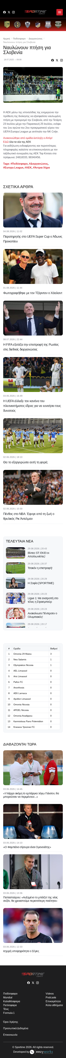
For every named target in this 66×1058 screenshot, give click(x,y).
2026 (29, 1047)
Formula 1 (9, 1013)
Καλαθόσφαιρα (11, 1001)
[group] (7, 24)
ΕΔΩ (6, 142)
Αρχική (6, 38)
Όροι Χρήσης (10, 1022)
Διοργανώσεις (35, 38)
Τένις (6, 1009)
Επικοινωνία (10, 1034)
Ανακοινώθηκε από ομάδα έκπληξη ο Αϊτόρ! (27, 138)
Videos (50, 993)
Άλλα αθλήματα (54, 1005)
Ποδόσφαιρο (19, 38)
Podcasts (51, 997)
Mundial (7, 997)
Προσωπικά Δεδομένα (15, 1028)
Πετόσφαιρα (10, 1005)
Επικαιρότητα (53, 1001)
